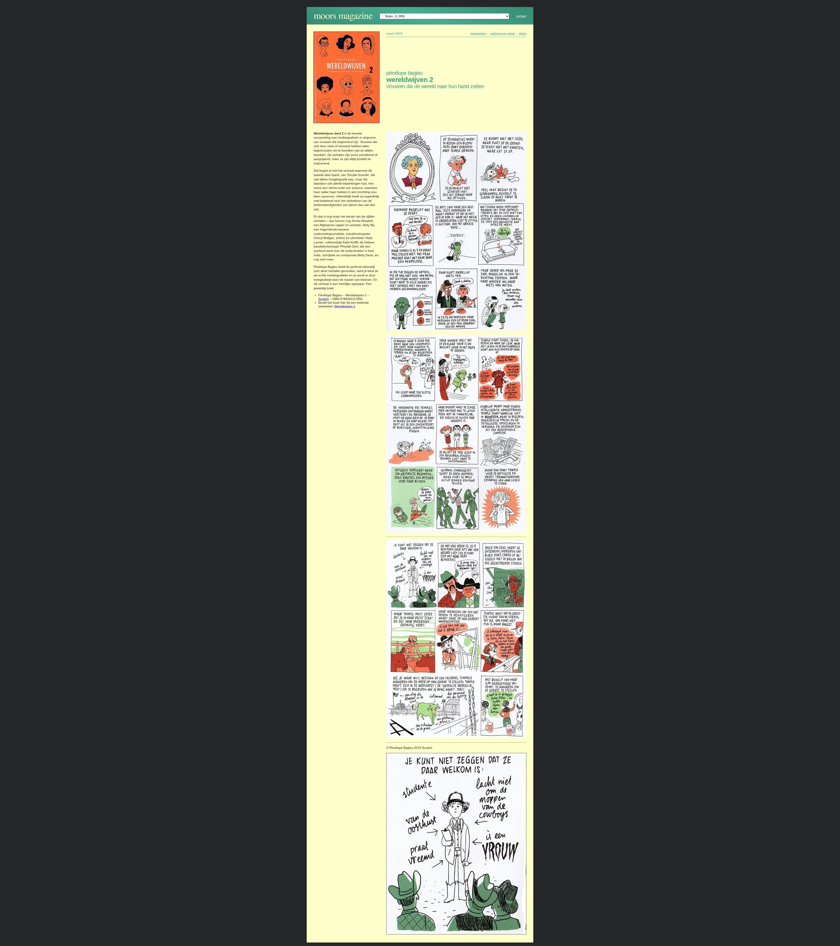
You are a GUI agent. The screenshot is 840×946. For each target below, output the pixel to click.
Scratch (323, 299)
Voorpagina (478, 33)
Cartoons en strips (502, 33)
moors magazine (343, 15)
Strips (522, 33)
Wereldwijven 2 (344, 306)
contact (521, 16)
